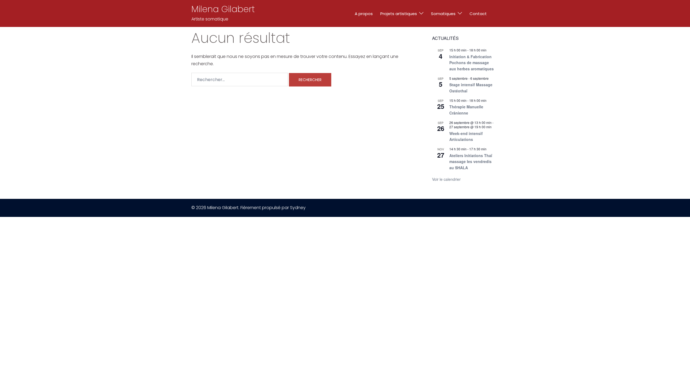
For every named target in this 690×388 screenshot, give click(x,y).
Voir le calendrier (446, 179)
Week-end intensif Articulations (466, 136)
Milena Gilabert (223, 9)
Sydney (298, 208)
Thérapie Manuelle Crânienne (466, 110)
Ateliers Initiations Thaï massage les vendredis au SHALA (470, 161)
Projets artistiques (398, 13)
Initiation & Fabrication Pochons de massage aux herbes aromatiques (471, 62)
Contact (478, 13)
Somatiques (443, 13)
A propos (364, 13)
